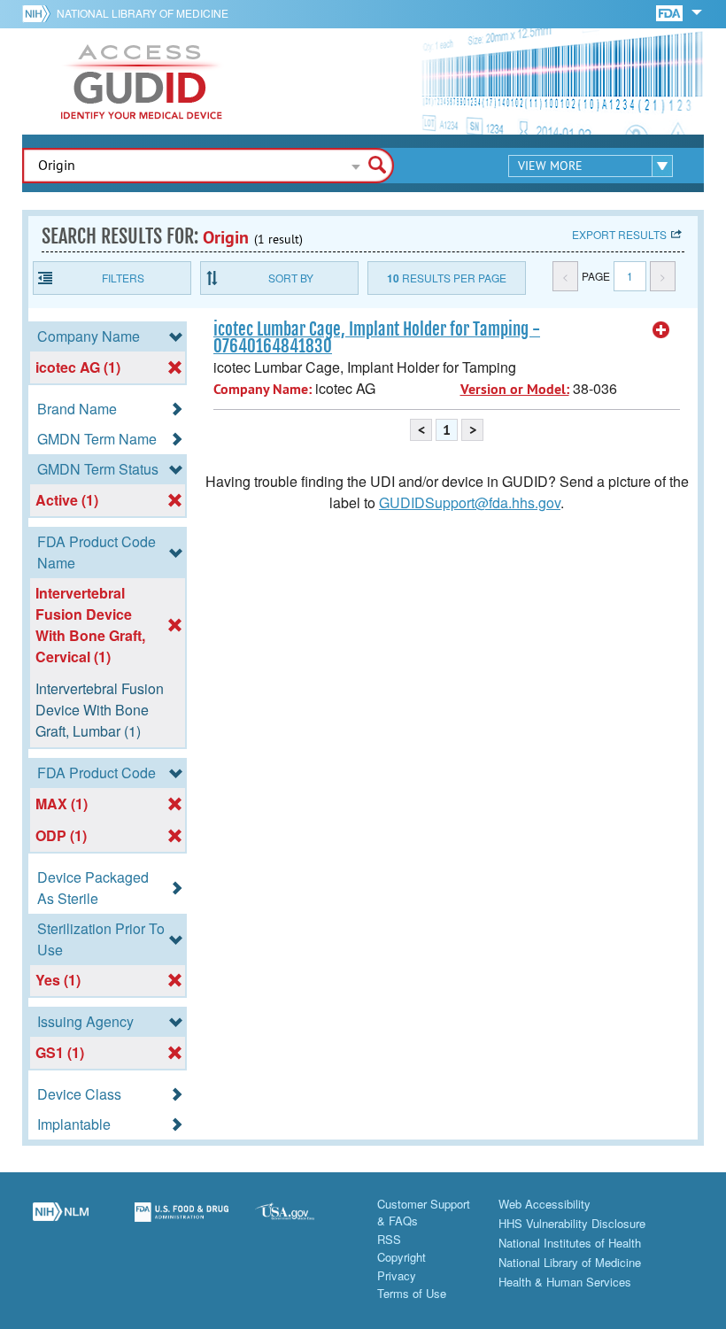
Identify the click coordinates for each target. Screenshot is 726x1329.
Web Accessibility (544, 1203)
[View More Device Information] (661, 330)
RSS (389, 1239)
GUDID (141, 81)
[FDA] (670, 11)
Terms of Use (411, 1293)
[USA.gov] (302, 1221)
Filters (123, 277)
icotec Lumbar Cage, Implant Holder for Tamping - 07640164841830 (376, 338)
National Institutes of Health (569, 1242)
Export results (619, 234)
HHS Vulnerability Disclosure (571, 1223)
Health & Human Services (564, 1281)
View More (550, 166)
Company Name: (262, 389)
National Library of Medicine (142, 12)
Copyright (401, 1256)
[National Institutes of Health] (39, 13)
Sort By (290, 277)
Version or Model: (514, 389)
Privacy (396, 1275)
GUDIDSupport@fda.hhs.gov (469, 502)
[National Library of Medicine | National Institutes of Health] (60, 1221)
